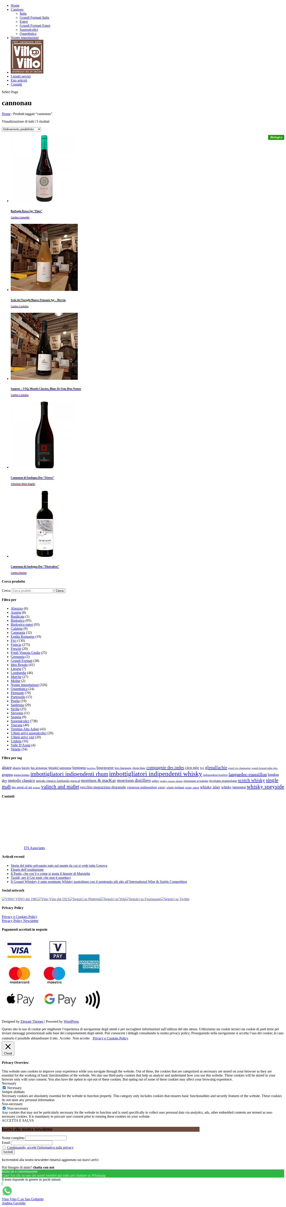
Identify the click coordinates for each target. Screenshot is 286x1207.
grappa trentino (21, 775)
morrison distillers (134, 780)
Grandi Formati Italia (34, 17)
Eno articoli (19, 80)
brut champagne (123, 768)
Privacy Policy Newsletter (20, 921)
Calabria (17, 628)
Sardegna (17, 705)
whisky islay (210, 787)
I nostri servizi (21, 76)
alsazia (17, 768)
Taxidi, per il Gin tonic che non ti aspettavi (41, 878)
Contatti (16, 84)
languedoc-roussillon (248, 774)
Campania (18, 632)
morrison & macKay (98, 780)
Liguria (16, 669)
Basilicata (17, 616)
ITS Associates (34, 848)
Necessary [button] (9, 1083)
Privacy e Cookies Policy (19, 917)
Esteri (24, 21)
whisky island (192, 787)
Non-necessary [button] (12, 1104)
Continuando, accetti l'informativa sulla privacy (40, 1147)
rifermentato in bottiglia (195, 781)
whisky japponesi (233, 787)
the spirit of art (22, 787)
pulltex (155, 781)
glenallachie (216, 767)
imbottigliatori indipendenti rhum (69, 774)
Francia (16, 645)
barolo (26, 768)
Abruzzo (17, 608)
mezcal (75, 781)
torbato (36, 787)
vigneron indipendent (142, 787)
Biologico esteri (22, 624)
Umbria (16, 741)
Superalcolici (29, 29)
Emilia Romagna (22, 636)
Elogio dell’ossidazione (27, 869)
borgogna (79, 768)
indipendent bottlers (215, 775)
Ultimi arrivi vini (22, 737)
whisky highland (175, 787)
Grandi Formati (21, 661)
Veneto (16, 749)
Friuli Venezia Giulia (25, 653)
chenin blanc (138, 768)
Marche (16, 677)
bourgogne (105, 768)
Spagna (16, 717)
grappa (7, 774)
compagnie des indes (165, 767)
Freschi (16, 649)
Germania (18, 657)
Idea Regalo (19, 665)
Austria (16, 612)
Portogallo (18, 697)
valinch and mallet (60, 786)
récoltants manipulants (223, 781)
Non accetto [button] (81, 1038)
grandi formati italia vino (265, 768)
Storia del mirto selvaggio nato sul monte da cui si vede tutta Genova (59, 865)
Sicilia (15, 709)
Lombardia (18, 673)
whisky (162, 787)
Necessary (14, 1088)
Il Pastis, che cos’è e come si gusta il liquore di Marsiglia (50, 873)
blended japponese (60, 768)
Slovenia (17, 713)
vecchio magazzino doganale (103, 787)
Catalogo (17, 9)
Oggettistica (28, 34)
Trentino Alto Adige (25, 729)
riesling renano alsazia (171, 781)
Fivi (13, 640)
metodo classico (21, 780)
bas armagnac (39, 768)
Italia (23, 13)
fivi (202, 768)
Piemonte (17, 693)
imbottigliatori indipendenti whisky (155, 773)
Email (6, 1142)
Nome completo (13, 1138)
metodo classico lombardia (52, 781)
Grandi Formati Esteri (35, 25)
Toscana (16, 725)
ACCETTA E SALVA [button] (18, 1120)
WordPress (71, 1021)
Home (15, 5)
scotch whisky (251, 780)
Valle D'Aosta (20, 745)
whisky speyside (265, 786)
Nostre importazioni (25, 38)
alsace (7, 767)
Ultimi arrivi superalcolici (28, 733)
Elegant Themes (32, 1021)
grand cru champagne (239, 768)
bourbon (91, 768)
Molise (15, 681)
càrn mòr (192, 768)
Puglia (15, 701)
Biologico (18, 620)
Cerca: (6, 590)
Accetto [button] (64, 1038)
